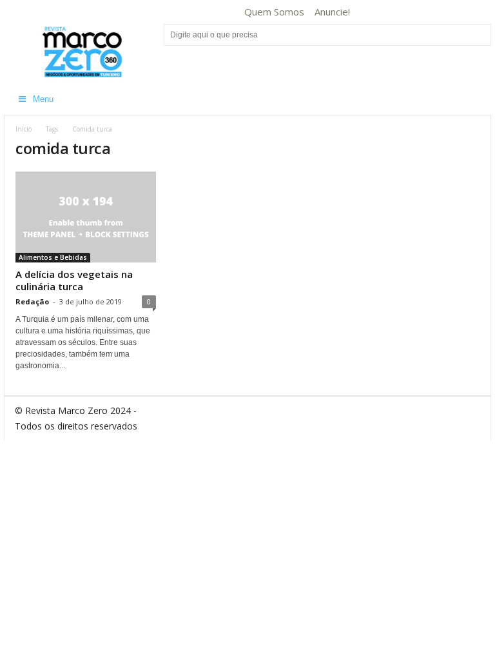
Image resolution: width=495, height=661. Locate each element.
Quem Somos (274, 11)
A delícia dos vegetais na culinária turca (74, 280)
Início (23, 128)
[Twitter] (452, 12)
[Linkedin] (432, 12)
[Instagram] (412, 12)
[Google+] (392, 12)
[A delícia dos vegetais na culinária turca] (85, 217)
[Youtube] (472, 12)
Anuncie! (332, 11)
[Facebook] (372, 12)
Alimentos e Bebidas (53, 257)
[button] (472, 99)
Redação (32, 301)
